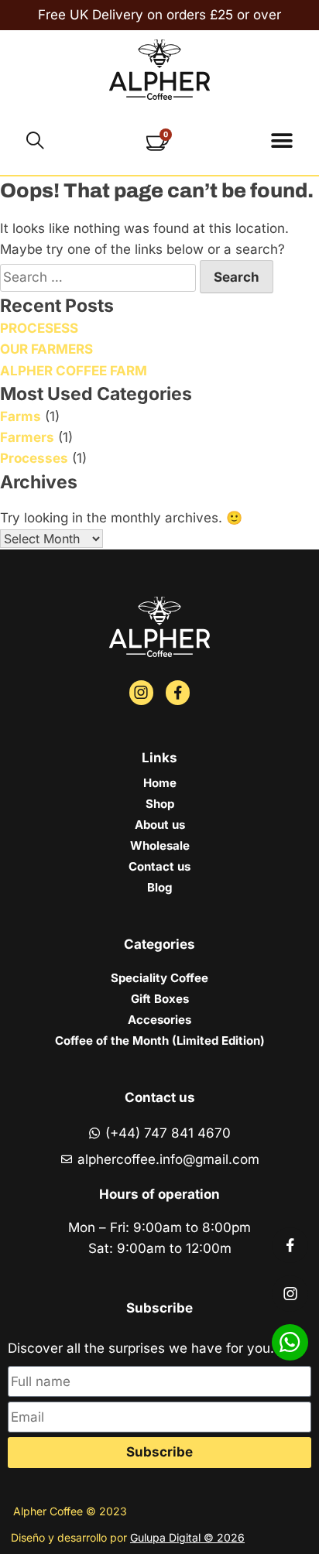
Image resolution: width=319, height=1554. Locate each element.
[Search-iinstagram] (141, 692)
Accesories (159, 1019)
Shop (160, 803)
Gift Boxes (160, 998)
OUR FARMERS (46, 349)
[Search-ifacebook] (178, 692)
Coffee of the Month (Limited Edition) (160, 1040)
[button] (281, 140)
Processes (34, 458)
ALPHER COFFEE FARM (73, 370)
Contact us (159, 866)
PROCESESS (39, 328)
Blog (159, 887)
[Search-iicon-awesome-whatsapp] (290, 1342)
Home (160, 782)
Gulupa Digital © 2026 (187, 1537)
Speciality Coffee (159, 977)
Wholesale (160, 845)
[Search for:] (100, 277)
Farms (20, 416)
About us (160, 824)
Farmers (27, 437)
